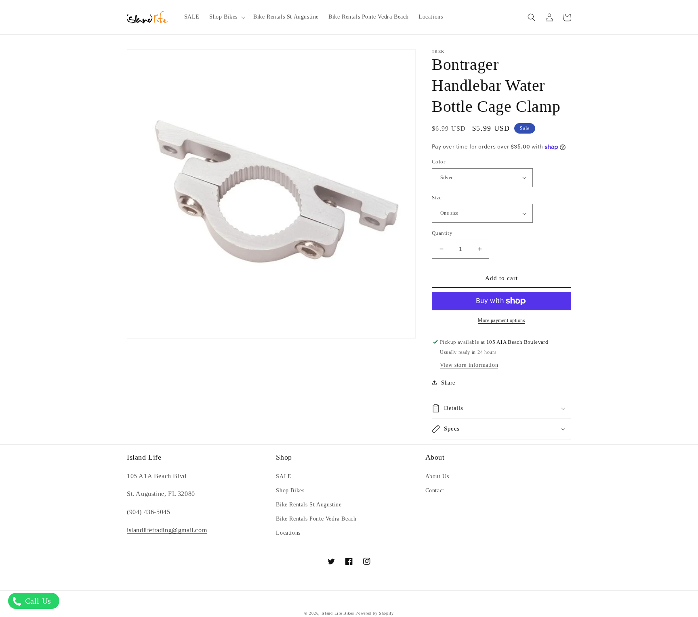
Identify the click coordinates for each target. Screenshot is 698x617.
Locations (288, 533)
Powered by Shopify (374, 613)
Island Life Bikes (338, 613)
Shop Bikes (290, 490)
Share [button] (448, 383)
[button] (226, 16)
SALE (283, 476)
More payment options (501, 320)
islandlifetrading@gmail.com (167, 530)
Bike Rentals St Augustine (308, 505)
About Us (437, 476)
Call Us (37, 600)
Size (437, 198)
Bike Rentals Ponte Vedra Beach (316, 519)
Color (438, 162)
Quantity (442, 233)
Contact (434, 490)
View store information (469, 365)
